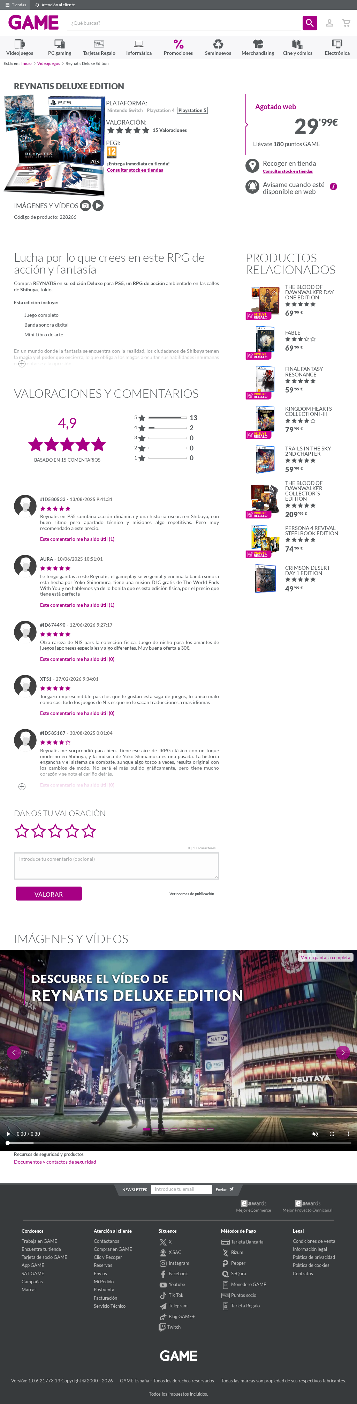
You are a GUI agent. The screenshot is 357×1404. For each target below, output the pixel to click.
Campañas (32, 1281)
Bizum (236, 1252)
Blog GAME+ (181, 1316)
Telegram (178, 1305)
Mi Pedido (104, 1281)
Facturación (105, 1298)
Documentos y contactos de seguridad (55, 1161)
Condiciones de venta (314, 1241)
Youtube (176, 1284)
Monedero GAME (248, 1284)
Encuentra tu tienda (41, 1249)
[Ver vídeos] (98, 205)
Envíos (100, 1273)
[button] (310, 23)
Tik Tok (175, 1295)
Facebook (178, 1273)
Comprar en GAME (113, 1249)
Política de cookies (311, 1265)
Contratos (303, 1273)
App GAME (33, 1265)
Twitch (173, 1327)
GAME (33, 22)
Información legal (310, 1249)
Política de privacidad (314, 1257)
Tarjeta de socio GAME (44, 1257)
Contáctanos (106, 1241)
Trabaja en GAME (39, 1241)
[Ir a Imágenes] (85, 205)
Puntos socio (243, 1295)
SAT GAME (33, 1273)
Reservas (103, 1265)
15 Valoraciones (170, 130)
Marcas (29, 1289)
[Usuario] (329, 23)
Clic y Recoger (108, 1257)
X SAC (174, 1252)
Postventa (104, 1289)
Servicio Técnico (110, 1306)
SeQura (238, 1273)
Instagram (178, 1263)
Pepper (237, 1263)
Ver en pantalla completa (325, 957)
